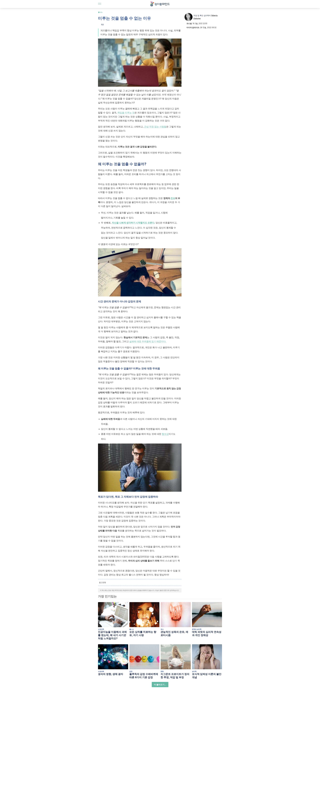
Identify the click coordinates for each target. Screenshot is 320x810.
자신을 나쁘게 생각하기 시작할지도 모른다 (133, 222)
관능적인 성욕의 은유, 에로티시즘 (174, 633)
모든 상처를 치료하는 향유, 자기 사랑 (142, 633)
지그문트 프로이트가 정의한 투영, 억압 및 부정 (175, 676)
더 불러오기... (160, 684)
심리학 (194, 671)
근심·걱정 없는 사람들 (155, 126)
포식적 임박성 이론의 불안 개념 (206, 676)
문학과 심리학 (196, 629)
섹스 (162, 629)
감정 (130, 671)
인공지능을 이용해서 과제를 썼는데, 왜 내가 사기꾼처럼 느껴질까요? (112, 635)
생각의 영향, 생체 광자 (110, 674)
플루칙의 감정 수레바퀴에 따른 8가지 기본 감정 (143, 676)
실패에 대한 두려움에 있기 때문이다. (147, 341)
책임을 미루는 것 (126, 112)
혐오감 (165, 434)
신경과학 (101, 629)
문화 (162, 671)
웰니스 (100, 12)
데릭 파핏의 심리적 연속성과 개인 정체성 (206, 633)
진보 (173, 198)
